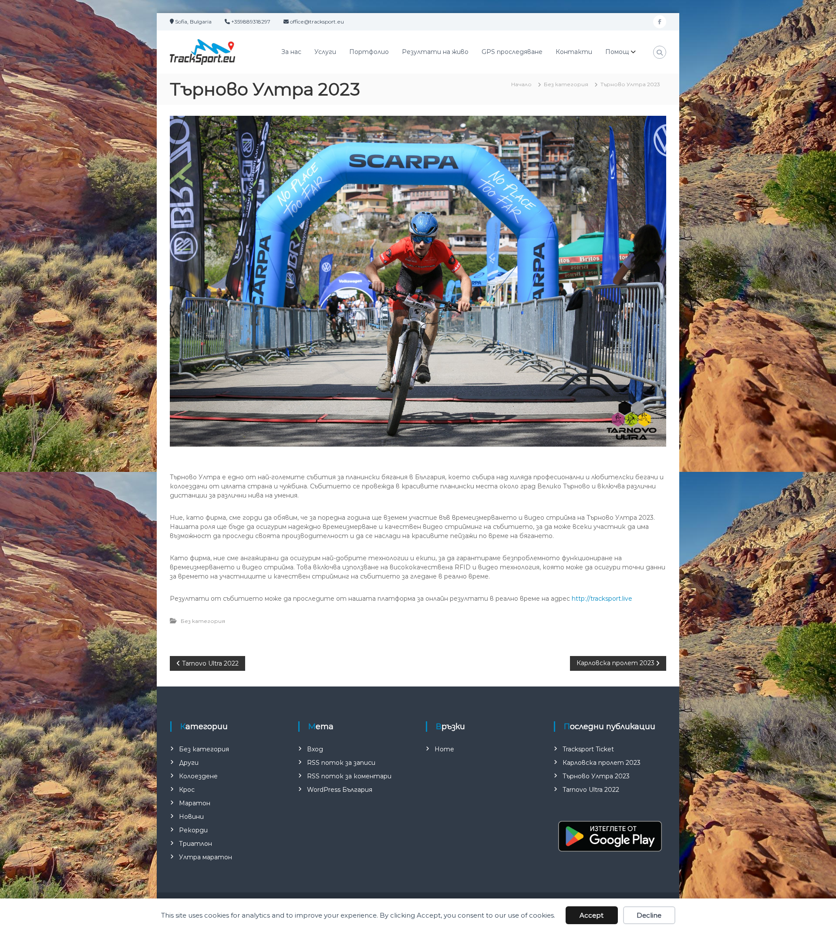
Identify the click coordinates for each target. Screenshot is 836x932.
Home (444, 749)
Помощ (617, 52)
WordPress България (339, 790)
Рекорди (193, 830)
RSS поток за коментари (349, 776)
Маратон (194, 803)
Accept (591, 915)
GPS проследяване (512, 52)
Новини (191, 817)
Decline (649, 915)
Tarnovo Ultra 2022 (591, 790)
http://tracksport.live (602, 598)
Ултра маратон (205, 857)
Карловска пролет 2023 (601, 763)
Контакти (574, 52)
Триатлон (195, 844)
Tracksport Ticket (588, 749)
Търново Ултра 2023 (596, 776)
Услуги (325, 52)
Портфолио (369, 52)
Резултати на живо (435, 52)
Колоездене (198, 776)
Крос (187, 790)
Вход (315, 749)
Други (189, 763)
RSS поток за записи (341, 763)
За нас (291, 52)
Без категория (566, 84)
